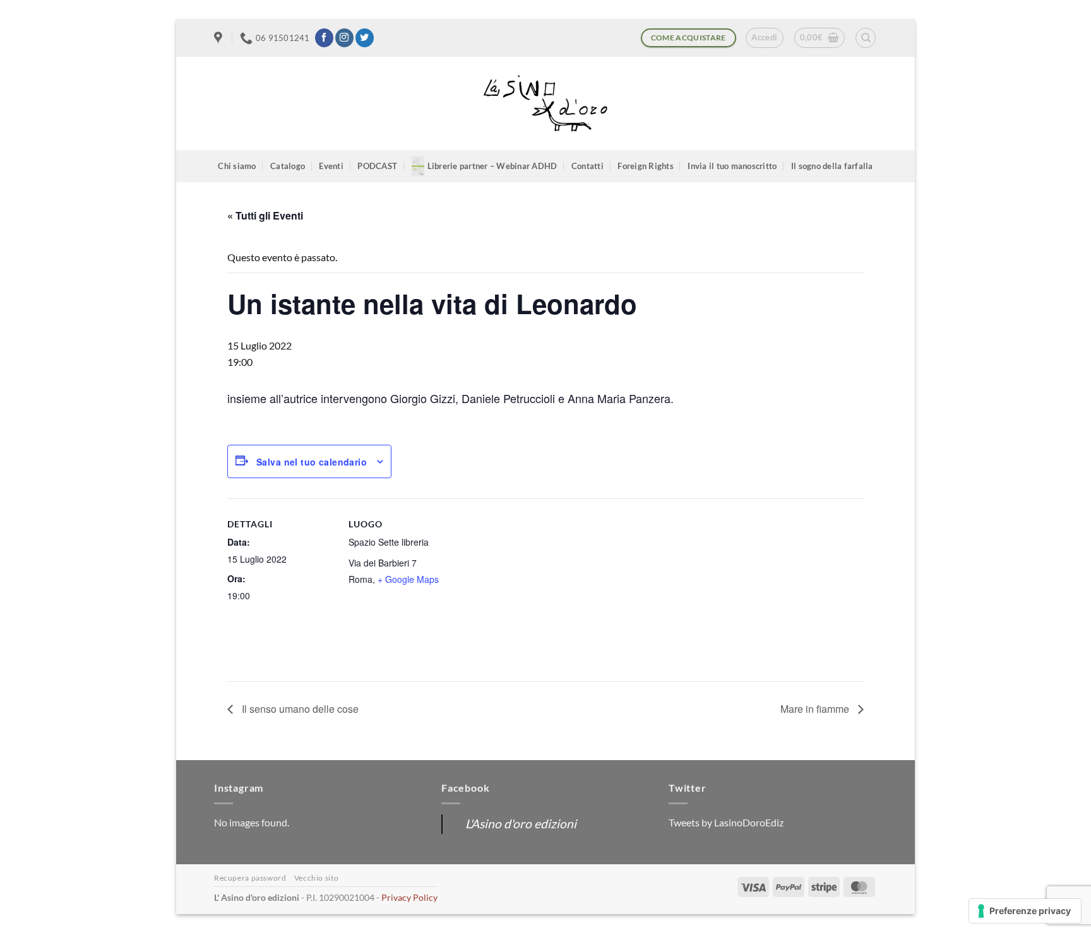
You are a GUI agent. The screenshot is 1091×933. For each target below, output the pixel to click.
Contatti (587, 166)
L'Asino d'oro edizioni (520, 823)
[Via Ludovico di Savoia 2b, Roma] (219, 38)
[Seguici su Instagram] (344, 37)
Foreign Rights (645, 166)
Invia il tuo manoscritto (732, 166)
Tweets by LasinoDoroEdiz (726, 822)
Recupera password (250, 878)
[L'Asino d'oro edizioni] (545, 104)
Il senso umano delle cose (299, 708)
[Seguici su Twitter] (364, 37)
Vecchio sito (316, 878)
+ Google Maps (408, 579)
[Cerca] (866, 38)
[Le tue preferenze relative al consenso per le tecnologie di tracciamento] (1025, 911)
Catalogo (287, 166)
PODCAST (377, 166)
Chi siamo (237, 166)
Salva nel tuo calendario (311, 461)
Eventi (331, 166)
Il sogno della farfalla (832, 166)
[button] (764, 38)
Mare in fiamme (816, 708)
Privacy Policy (409, 897)
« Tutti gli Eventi (265, 215)
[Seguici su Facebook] (324, 37)
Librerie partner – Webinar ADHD (492, 166)
